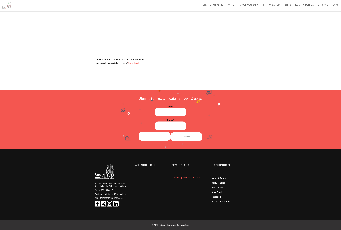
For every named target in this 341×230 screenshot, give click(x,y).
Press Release (218, 187)
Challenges (308, 4)
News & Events (219, 178)
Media (297, 4)
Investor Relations (271, 4)
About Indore (216, 4)
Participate (322, 4)
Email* (170, 119)
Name (170, 106)
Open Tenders (218, 182)
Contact (335, 4)
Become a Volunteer (221, 201)
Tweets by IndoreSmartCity (186, 177)
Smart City (231, 4)
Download (217, 192)
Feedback (216, 196)
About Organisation (249, 4)
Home (204, 4)
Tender (287, 4)
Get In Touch (133, 63)
